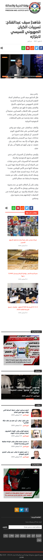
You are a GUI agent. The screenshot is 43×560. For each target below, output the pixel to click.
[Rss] (17, 510)
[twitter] (37, 48)
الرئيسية (38, 536)
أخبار (29, 41)
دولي (17, 536)
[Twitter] (21, 510)
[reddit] (32, 48)
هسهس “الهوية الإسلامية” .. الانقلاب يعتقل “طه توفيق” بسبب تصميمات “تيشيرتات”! (22, 390)
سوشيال (22, 536)
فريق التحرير (36, 396)
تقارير (28, 536)
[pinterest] (28, 48)
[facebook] (41, 48)
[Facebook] (26, 510)
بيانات (6, 536)
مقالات (11, 536)
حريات (39, 540)
